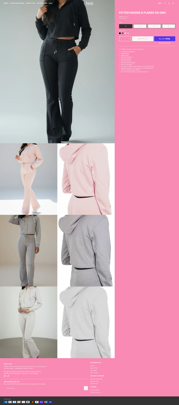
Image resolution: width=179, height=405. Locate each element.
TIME (9, 399)
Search (92, 366)
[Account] (169, 3)
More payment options (165, 43)
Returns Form (94, 383)
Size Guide (93, 370)
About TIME (93, 368)
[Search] (165, 3)
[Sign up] (86, 388)
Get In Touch (94, 372)
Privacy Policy (94, 390)
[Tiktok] (8, 376)
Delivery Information (96, 379)
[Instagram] (5, 376)
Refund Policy (94, 381)
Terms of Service (95, 392)
